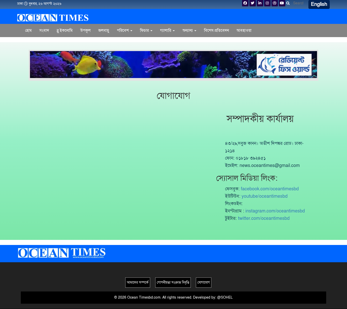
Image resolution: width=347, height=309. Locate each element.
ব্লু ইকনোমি (65, 30)
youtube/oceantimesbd (265, 196)
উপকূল (85, 30)
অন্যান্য (188, 30)
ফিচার (145, 30)
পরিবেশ (123, 30)
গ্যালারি (166, 30)
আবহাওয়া (243, 30)
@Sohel (225, 297)
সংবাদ (44, 30)
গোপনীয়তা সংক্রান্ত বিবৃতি (173, 282)
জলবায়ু (103, 30)
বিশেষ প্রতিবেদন (216, 30)
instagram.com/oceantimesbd (275, 211)
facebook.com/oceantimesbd (270, 189)
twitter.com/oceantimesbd (264, 218)
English (319, 4)
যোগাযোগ (203, 282)
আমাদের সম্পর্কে (138, 282)
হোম (28, 30)
